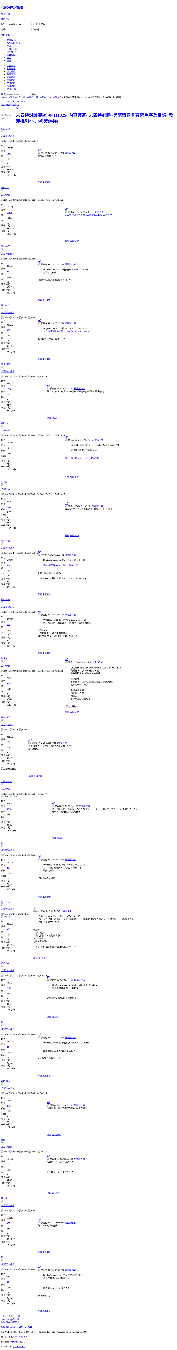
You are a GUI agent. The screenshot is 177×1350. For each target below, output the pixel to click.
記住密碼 (40, 24)
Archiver (14, 1327)
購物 (9, 60)
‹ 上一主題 (6, 1316)
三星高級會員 (7, 724)
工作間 (14, 1337)
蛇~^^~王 (5, 246)
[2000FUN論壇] (12, 7)
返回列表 (5, 104)
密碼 (3, 29)
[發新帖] (15, 104)
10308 (9, 212)
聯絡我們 (5, 1327)
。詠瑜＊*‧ (6, 781)
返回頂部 (47, 182)
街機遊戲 (11, 86)
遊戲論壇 (11, 68)
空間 (11, 52)
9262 (9, 683)
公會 (12, 49)
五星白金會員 (7, 371)
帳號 (3, 24)
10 (13, 102)
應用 (9, 57)
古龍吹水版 (32, 97)
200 (8, 742)
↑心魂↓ (4, 482)
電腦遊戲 (11, 80)
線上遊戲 (11, 71)
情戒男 (4, 1198)
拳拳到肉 (5, 364)
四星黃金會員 (7, 136)
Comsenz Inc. (19, 1346)
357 (8, 1223)
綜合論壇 (13, 43)
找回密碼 (5, 19)
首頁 (11, 40)
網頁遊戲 (11, 54)
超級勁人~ (6, 963)
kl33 (3, 1139)
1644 (9, 1164)
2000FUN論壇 (8, 97)
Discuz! (15, 1342)
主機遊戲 (11, 83)
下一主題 (17, 1316)
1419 (9, 153)
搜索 (3, 94)
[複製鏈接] (48, 121)
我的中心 (5, 35)
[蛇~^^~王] (2, 115)
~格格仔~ (5, 128)
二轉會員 (5, 195)
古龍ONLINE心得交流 (51, 97)
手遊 (9, 46)
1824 (9, 389)
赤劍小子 (5, 717)
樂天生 (4, 658)
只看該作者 (70, 153)
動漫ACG (11, 89)
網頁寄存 (23, 1337)
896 (8, 271)
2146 (9, 988)
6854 (9, 809)
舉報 (40, 182)
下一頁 (22, 102)
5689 (9, 507)
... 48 (16, 102)
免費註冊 (5, 14)
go (17, 107)
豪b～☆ (5, 187)
